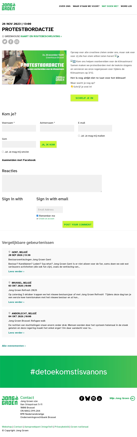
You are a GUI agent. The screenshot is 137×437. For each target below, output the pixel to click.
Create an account (46, 218)
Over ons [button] (65, 6)
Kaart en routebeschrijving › (41, 36)
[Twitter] (4, 41)
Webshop (7, 426)
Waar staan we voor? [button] (86, 6)
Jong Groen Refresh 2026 (22, 290)
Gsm (4, 138)
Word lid (126, 6)
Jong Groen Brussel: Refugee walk (26, 320)
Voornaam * (8, 122)
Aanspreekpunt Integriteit (38, 426)
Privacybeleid (62, 426)
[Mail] (17, 41)
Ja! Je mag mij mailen (93, 135)
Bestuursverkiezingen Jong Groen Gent (29, 259)
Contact (27, 398)
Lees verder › (16, 271)
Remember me (47, 215)
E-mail (81, 122)
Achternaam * (47, 122)
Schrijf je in (84, 98)
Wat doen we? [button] (110, 6)
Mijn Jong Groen (120, 398)
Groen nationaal (79, 426)
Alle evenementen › (14, 345)
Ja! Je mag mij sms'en (17, 151)
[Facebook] (11, 41)
